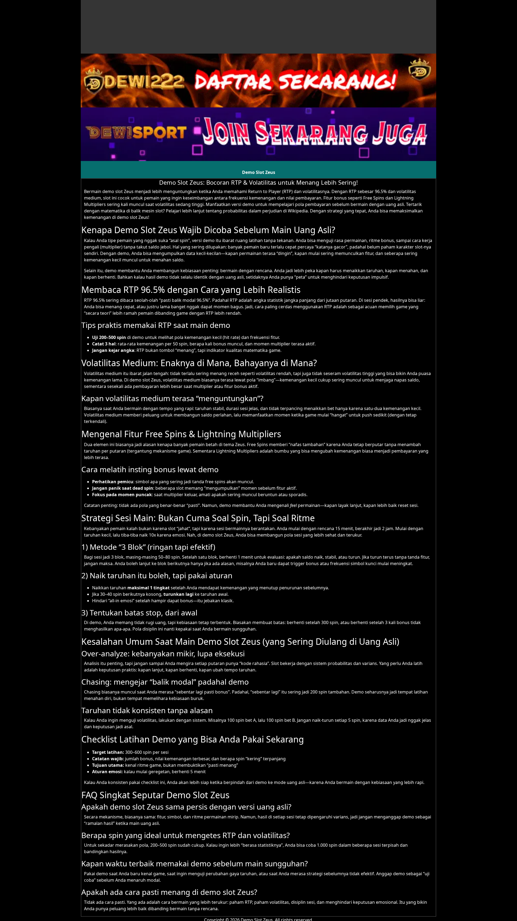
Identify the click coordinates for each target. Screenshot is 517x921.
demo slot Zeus (118, 191)
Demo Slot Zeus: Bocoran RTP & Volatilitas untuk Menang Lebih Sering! (258, 182)
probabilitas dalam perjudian (252, 211)
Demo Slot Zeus (258, 172)
